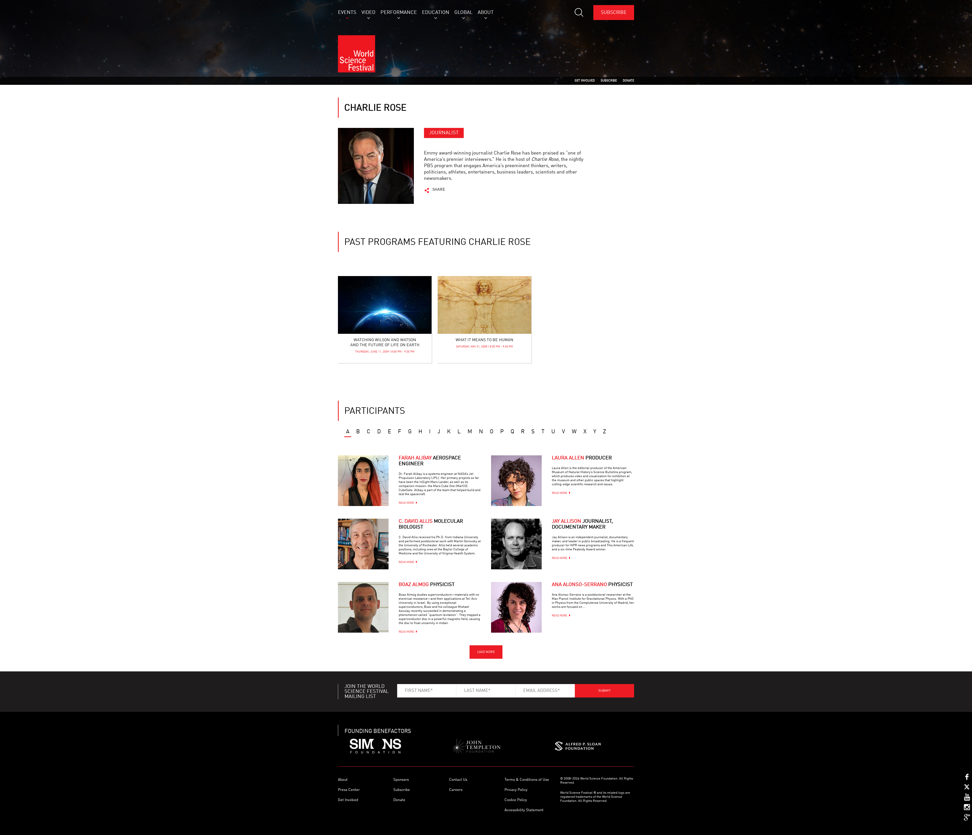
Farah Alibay (430, 461)
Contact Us (458, 780)
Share (438, 190)
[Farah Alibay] (363, 480)
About (343, 780)
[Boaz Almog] (363, 607)
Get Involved (348, 800)
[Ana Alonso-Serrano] (516, 607)
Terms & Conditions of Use (526, 780)
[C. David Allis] (363, 544)
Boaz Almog (427, 584)
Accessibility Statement (523, 810)
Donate (399, 800)
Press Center (349, 790)
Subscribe (613, 12)
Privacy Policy (516, 790)
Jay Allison (582, 524)
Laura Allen (582, 458)
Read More (406, 503)
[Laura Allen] (516, 480)
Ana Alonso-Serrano (592, 584)
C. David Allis (431, 524)
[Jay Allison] (516, 544)
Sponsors (401, 780)
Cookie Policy (515, 800)
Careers (455, 790)
